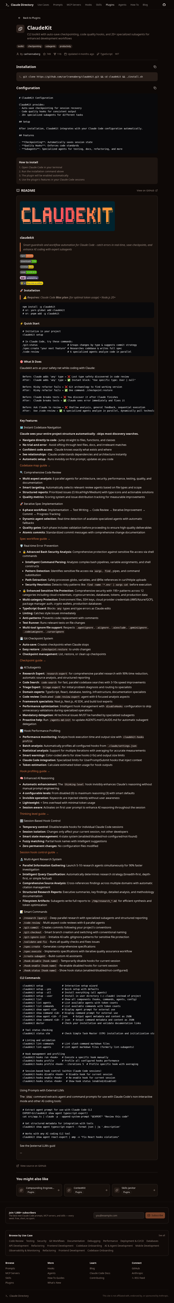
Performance (110, 1241)
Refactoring (38, 1245)
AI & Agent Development (119, 1245)
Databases (152, 1241)
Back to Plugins (31, 17)
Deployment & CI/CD (132, 1241)
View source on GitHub (33, 1165)
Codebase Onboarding (89, 1245)
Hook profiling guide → (35, 771)
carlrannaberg (32, 54)
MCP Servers (74, 4)
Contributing (97, 1277)
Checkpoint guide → (33, 660)
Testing (30, 1241)
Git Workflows (57, 1241)
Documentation (76, 1241)
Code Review (16, 1241)
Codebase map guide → (35, 465)
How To (134, 4)
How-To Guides (56, 1277)
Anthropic (137, 1273)
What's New (54, 1282)
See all (162, 1235)
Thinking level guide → (34, 814)
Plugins (110, 4)
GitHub (136, 1268)
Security (41, 1241)
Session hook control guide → (39, 852)
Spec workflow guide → (35, 539)
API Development (19, 1245)
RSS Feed (140, 1277)
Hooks (88, 4)
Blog (145, 4)
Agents (122, 4)
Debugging (94, 1241)
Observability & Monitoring (24, 1250)
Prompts (58, 4)
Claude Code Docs (100, 1273)
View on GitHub (145, 190)
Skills (99, 4)
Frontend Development (60, 1245)
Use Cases (43, 4)
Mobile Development (147, 1245)
